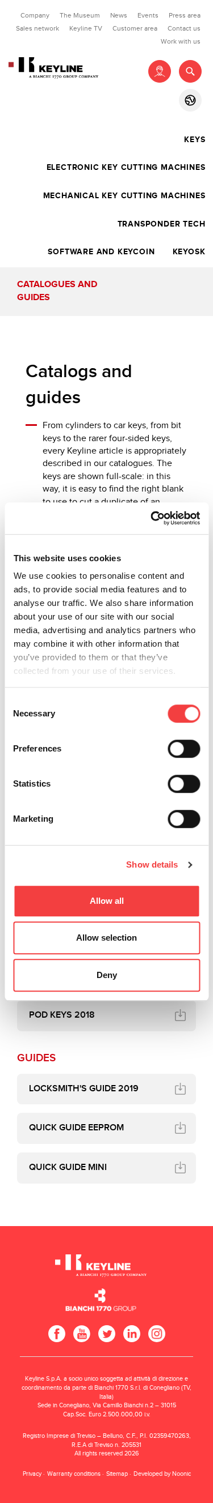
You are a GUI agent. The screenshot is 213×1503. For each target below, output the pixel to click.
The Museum (80, 15)
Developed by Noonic (162, 1474)
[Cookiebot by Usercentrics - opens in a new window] (151, 518)
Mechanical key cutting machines (124, 195)
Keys (194, 139)
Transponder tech (162, 224)
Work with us (181, 41)
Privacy (32, 1474)
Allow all (107, 901)
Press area (185, 15)
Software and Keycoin (101, 252)
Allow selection (106, 937)
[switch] (184, 749)
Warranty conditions (74, 1474)
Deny (107, 975)
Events (147, 15)
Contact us (184, 28)
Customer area (134, 28)
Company (34, 15)
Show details (152, 864)
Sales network (37, 28)
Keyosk (189, 252)
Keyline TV (85, 28)
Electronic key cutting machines (126, 167)
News (118, 15)
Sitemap (117, 1474)
